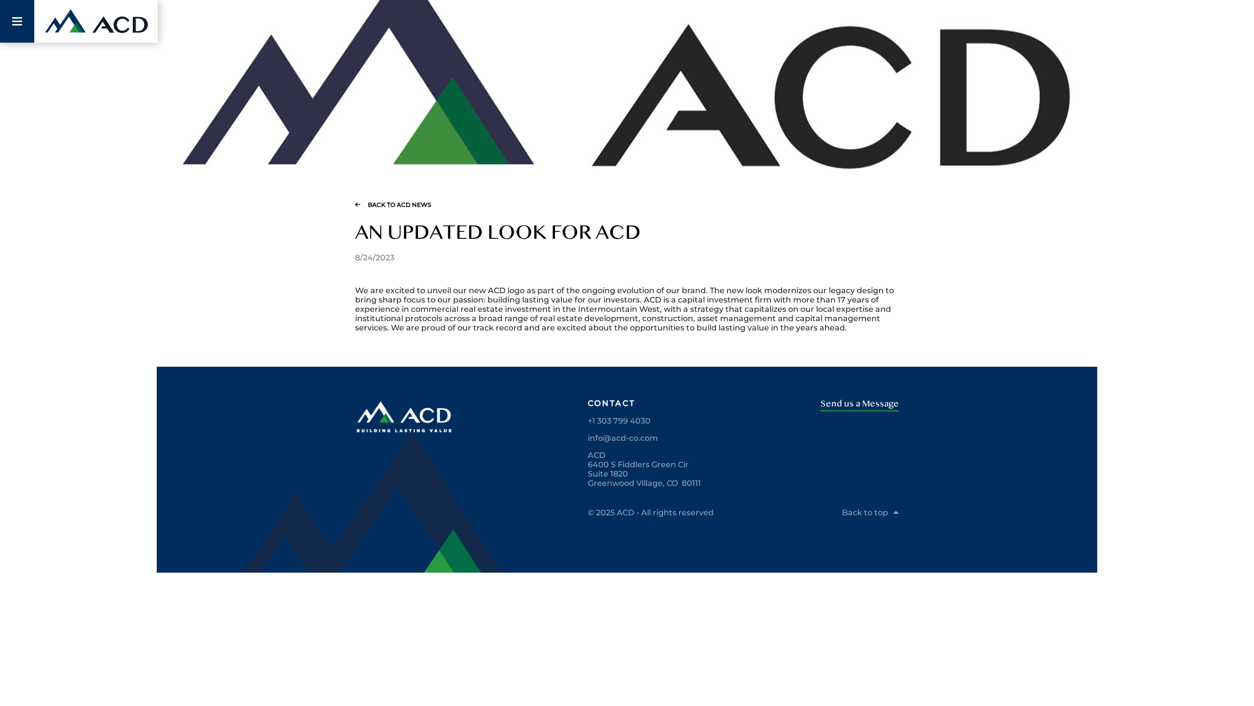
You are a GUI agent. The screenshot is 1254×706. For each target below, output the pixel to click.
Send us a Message (859, 404)
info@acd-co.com (623, 438)
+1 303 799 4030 (619, 421)
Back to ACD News (399, 204)
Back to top (865, 512)
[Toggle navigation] (17, 21)
